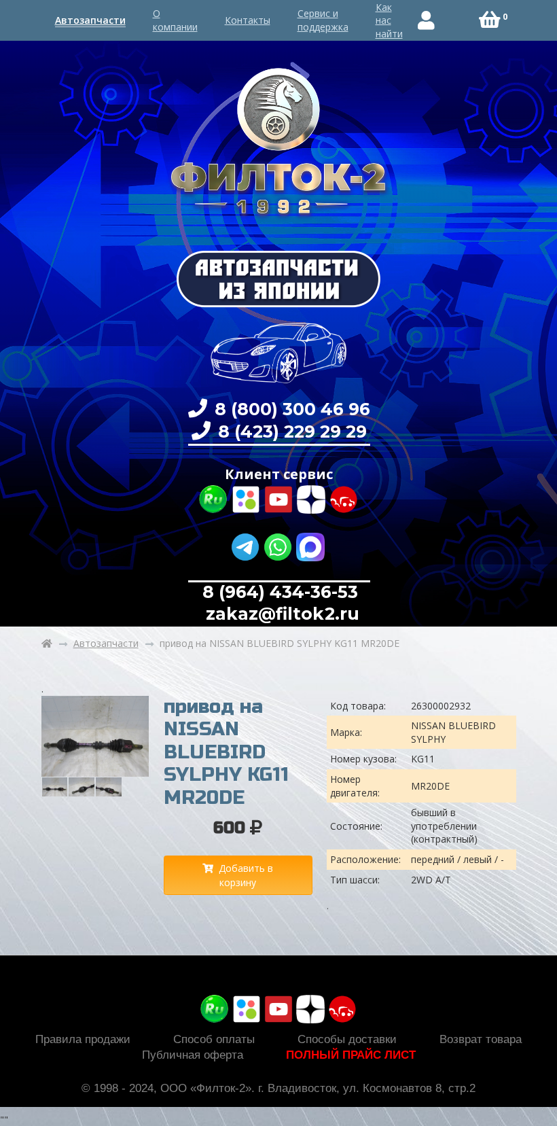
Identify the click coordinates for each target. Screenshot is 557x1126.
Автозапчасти (90, 20)
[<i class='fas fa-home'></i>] (46, 643)
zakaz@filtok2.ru (280, 613)
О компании (175, 20)
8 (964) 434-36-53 (280, 592)
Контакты (247, 20)
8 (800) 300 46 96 (290, 409)
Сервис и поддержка (323, 20)
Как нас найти (389, 20)
